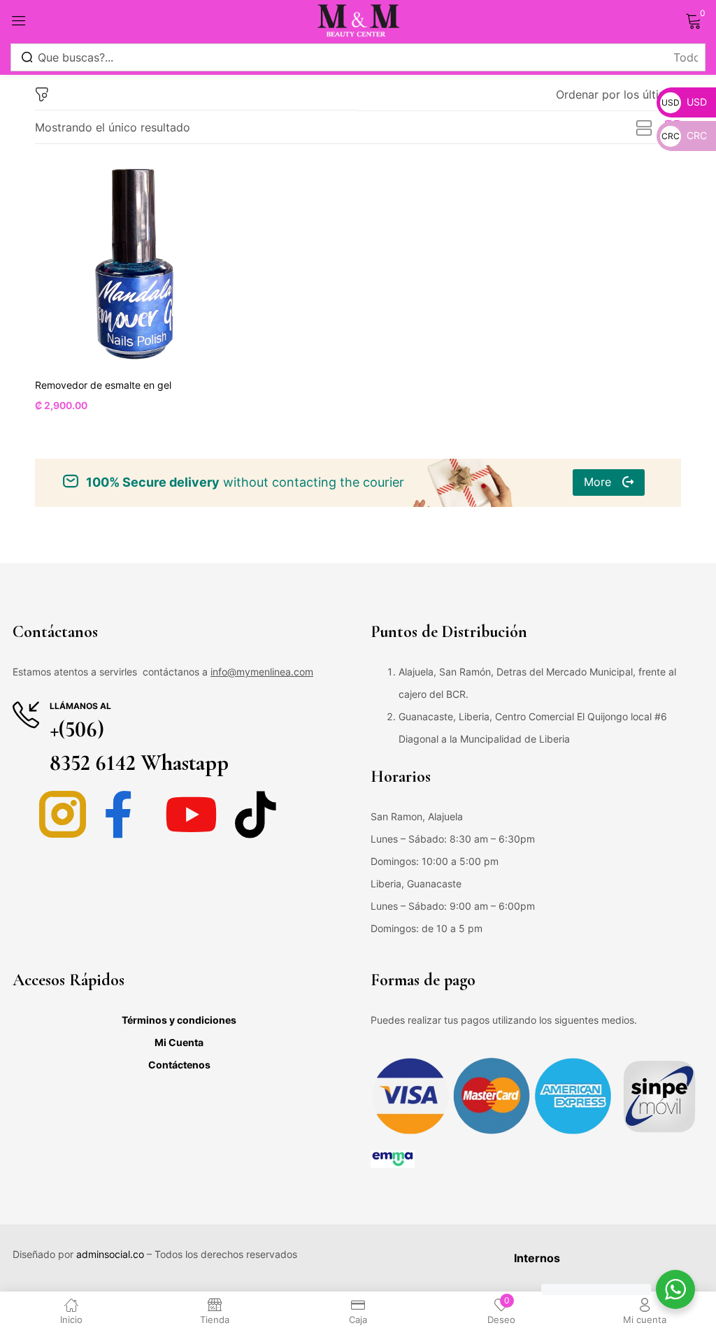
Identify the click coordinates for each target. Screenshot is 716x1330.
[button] (618, 94)
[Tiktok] (255, 814)
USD (684, 102)
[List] (644, 128)
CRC (684, 135)
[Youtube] (191, 814)
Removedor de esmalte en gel (103, 385)
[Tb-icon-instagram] (62, 814)
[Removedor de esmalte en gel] (134, 264)
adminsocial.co (110, 1254)
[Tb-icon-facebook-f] (126, 814)
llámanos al (80, 706)
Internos (537, 1258)
